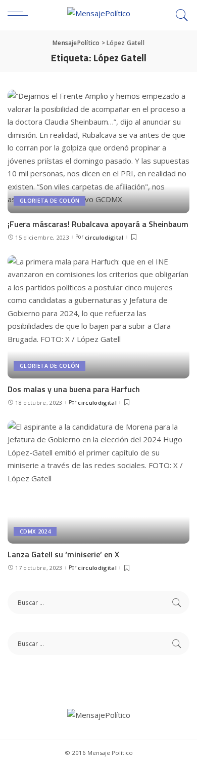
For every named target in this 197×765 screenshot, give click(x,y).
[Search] (179, 15)
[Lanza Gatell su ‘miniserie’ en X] (98, 482)
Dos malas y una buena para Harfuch (74, 389)
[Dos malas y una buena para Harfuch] (98, 316)
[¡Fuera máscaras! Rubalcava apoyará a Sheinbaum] (98, 151)
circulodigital (104, 237)
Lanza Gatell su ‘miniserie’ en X (63, 554)
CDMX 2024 (35, 531)
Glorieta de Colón (49, 200)
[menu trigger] (20, 15)
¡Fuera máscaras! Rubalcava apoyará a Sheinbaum (98, 224)
